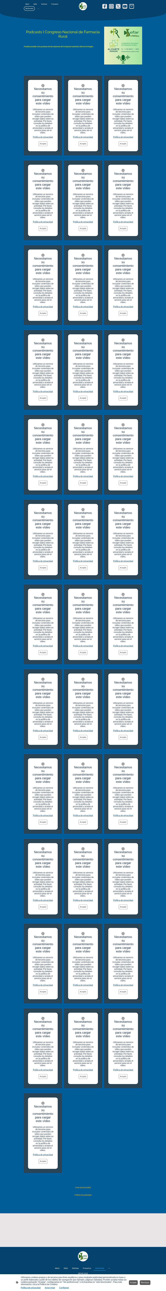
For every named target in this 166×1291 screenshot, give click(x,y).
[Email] (131, 6)
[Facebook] (104, 6)
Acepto (43, 144)
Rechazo (145, 1282)
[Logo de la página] (83, 6)
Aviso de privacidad (83, 1187)
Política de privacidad (43, 137)
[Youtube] (125, 6)
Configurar (64, 1288)
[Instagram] (111, 6)
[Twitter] (118, 6)
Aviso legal (50, 1288)
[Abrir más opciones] (38, 8)
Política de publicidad (83, 1195)
